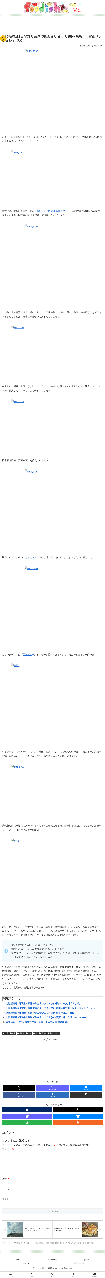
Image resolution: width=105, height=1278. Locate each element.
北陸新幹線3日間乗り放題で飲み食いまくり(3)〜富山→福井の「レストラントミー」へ (50, 1008)
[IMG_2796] (52, 427)
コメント (8, 1149)
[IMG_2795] (52, 510)
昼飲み (43, 1033)
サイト (5, 1199)
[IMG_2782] (52, 265)
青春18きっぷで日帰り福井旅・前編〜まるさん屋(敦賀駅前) (37, 1022)
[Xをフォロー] (78, 1109)
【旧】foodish (78, 1263)
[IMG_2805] (52, 177)
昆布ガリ (27, 654)
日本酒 (21, 1033)
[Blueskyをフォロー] (78, 1116)
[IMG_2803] (52, 607)
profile (86, 1260)
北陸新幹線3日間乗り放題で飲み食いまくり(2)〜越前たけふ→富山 (40, 1012)
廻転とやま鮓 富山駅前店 (50, 211)
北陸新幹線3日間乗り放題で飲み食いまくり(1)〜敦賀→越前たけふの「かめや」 (47, 1017)
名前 (6, 1179)
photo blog (27, 1263)
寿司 (13, 1033)
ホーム (18, 1260)
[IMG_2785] (52, 353)
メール (7, 1189)
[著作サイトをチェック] (27, 1109)
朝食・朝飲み (54, 1033)
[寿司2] (52, 880)
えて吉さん (31, 557)
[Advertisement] (52, 26)
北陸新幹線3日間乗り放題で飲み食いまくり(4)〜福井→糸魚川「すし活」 (43, 1003)
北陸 (29, 1033)
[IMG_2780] (52, 90)
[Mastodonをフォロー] (27, 1116)
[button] (86, 1095)
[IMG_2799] (52, 792)
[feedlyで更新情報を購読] (27, 1122)
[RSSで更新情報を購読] (78, 1122)
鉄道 (6, 1033)
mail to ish (52, 1260)
